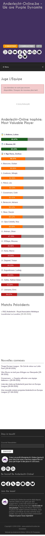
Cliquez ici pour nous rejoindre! (21, 516)
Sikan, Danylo (8, 212)
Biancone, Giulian (10, 164)
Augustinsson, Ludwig (12, 270)
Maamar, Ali (10, 144)
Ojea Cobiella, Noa (11, 222)
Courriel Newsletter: (9, 443)
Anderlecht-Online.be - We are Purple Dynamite (22, 5)
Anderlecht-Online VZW (21, 532)
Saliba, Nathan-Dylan (12, 280)
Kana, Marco (9, 251)
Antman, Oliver (10, 231)
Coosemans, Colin (10, 193)
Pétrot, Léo (7, 183)
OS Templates (35, 532)
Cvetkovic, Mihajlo (10, 173)
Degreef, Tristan (10, 260)
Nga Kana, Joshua (13, 154)
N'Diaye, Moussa (11, 241)
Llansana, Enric (10, 290)
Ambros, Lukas (12, 134)
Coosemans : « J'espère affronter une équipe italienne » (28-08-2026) (19, 379)
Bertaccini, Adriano (10, 202)
